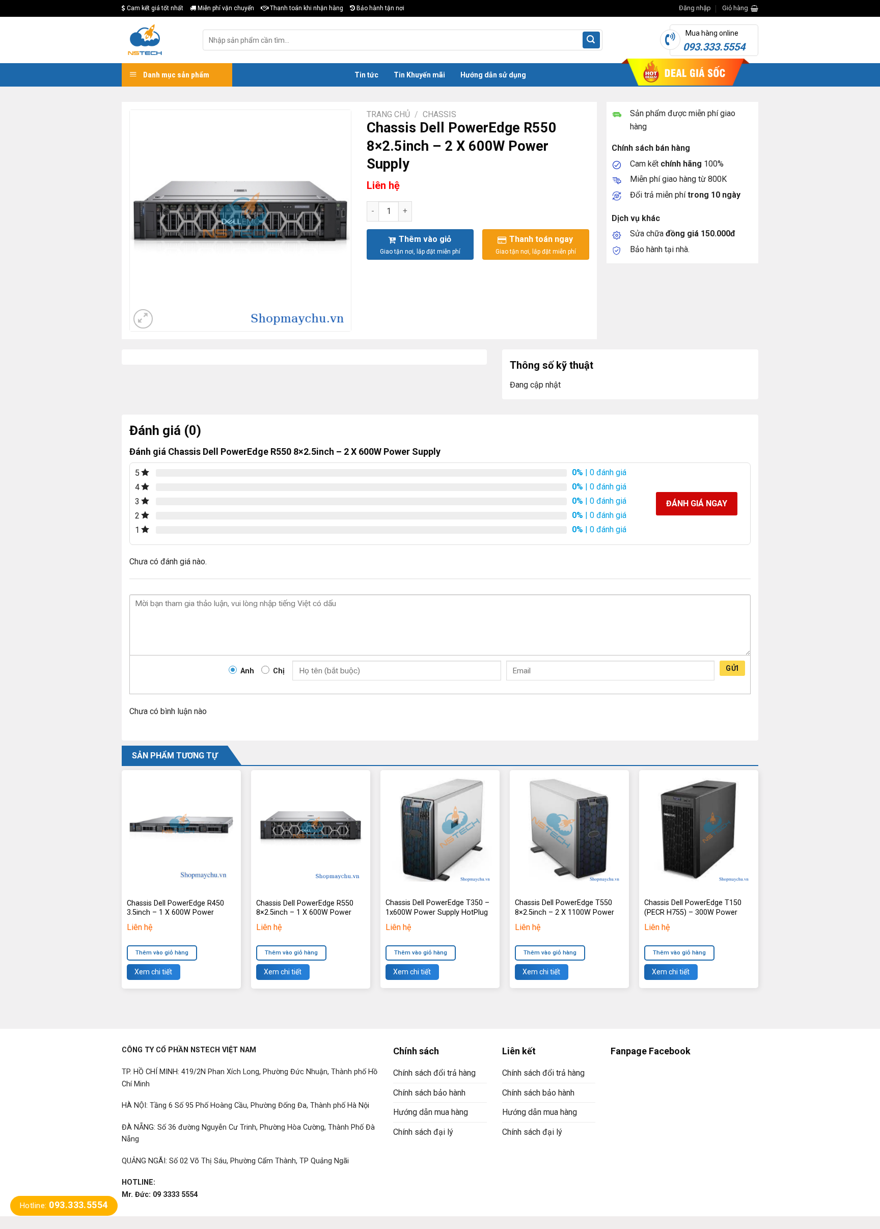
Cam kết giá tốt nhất (154, 8)
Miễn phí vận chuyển (225, 8)
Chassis (439, 114)
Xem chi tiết (153, 972)
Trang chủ (388, 114)
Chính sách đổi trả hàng (434, 1073)
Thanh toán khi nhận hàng (305, 8)
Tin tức (366, 75)
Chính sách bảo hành (429, 1093)
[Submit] (591, 40)
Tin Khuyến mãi (419, 75)
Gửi (732, 668)
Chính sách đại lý (423, 1132)
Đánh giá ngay (696, 503)
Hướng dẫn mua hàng (430, 1112)
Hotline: (64, 1205)
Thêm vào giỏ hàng (161, 952)
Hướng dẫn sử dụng (493, 75)
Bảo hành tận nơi (379, 8)
